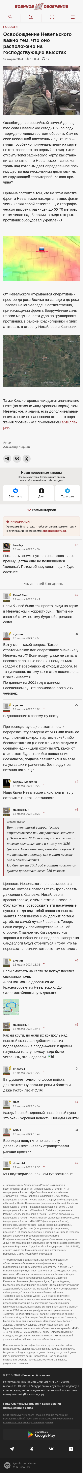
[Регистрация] (52, 17)
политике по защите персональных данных (28, 1422)
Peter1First (20, 595)
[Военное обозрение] (41, 6)
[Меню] (72, 17)
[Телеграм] (12, 1449)
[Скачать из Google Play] (41, 1434)
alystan (18, 634)
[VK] (51, 1449)
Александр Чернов (16, 446)
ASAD (17, 1130)
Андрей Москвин (25, 781)
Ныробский (21, 809)
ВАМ (16, 1102)
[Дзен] (71, 1449)
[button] (31, 17)
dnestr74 (19, 1068)
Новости (10, 26)
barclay (18, 545)
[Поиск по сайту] (10, 17)
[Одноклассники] (31, 1449)
